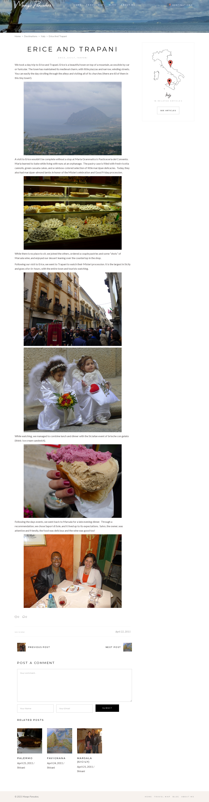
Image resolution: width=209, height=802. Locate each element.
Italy (43, 36)
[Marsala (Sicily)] (89, 740)
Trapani (82, 58)
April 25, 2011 (25, 763)
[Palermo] (29, 740)
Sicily (71, 58)
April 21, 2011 (85, 766)
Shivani (20, 632)
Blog (176, 797)
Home (18, 36)
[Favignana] (59, 740)
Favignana (56, 758)
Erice (62, 58)
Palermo (25, 758)
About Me (187, 797)
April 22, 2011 (123, 631)
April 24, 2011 (55, 763)
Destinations (30, 36)
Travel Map (162, 797)
